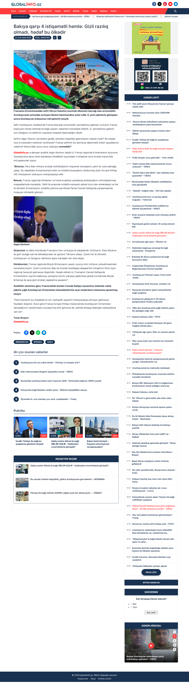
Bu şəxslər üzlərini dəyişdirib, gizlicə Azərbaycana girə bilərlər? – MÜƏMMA (67, 479)
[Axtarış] (175, 11)
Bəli (134, 604)
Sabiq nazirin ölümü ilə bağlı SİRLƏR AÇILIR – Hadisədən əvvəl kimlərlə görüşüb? (69, 465)
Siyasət (22, 11)
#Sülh (50, 342)
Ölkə (13, 11)
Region (76, 11)
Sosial (58, 11)
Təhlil (85, 11)
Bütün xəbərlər (151, 582)
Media (94, 11)
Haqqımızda (83, 679)
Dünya (67, 11)
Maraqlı (104, 11)
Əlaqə (93, 679)
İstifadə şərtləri (104, 679)
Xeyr (135, 607)
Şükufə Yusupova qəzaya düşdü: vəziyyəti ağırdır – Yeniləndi (138, 16)
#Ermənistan (22, 342)
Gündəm (33, 11)
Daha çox (151, 572)
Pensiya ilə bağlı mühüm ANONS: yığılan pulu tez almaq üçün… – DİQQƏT (66, 493)
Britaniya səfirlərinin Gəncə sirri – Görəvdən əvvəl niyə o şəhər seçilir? (74, 16)
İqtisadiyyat (46, 11)
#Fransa (38, 342)
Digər (113, 11)
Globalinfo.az (21, 152)
